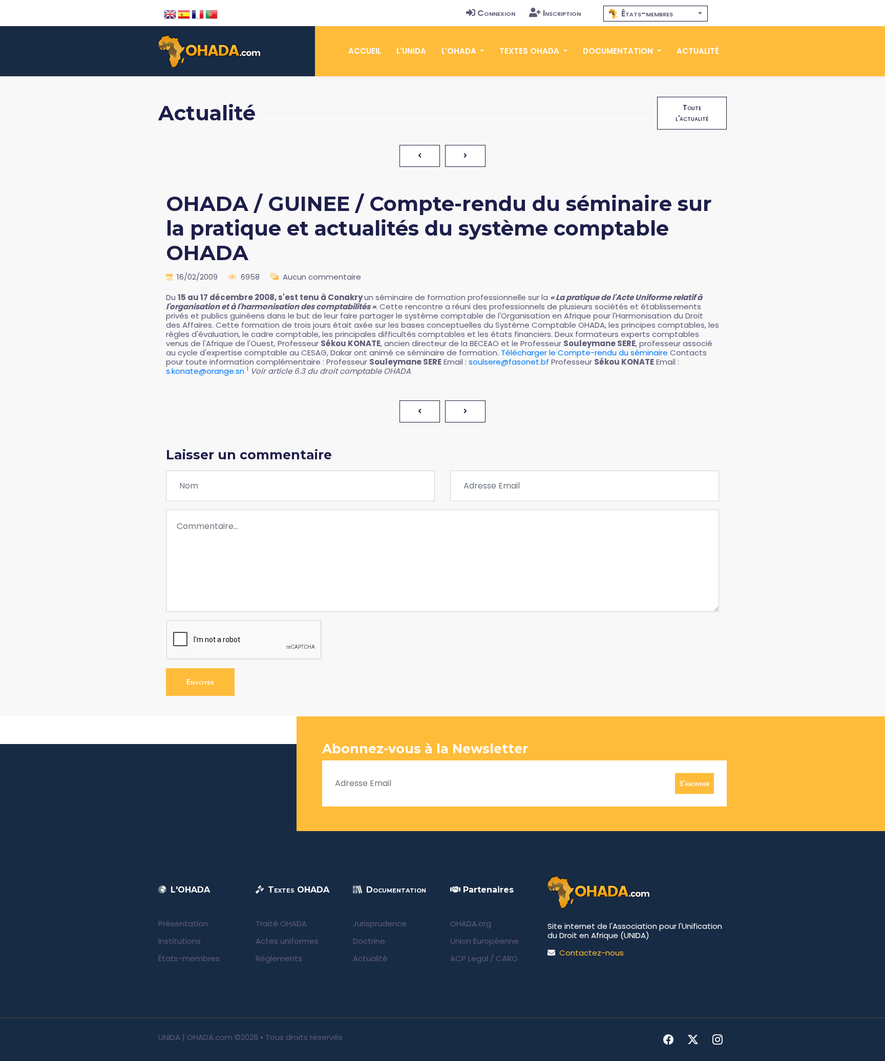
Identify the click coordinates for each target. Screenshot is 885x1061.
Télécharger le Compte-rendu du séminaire (584, 352)
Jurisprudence (380, 923)
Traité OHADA (281, 923)
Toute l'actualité (692, 112)
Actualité (698, 51)
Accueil (364, 51)
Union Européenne (484, 941)
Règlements (279, 958)
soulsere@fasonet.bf (510, 361)
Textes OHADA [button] (530, 51)
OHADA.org (470, 923)
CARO (507, 958)
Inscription (562, 13)
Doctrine (369, 941)
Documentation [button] (619, 51)
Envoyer (200, 682)
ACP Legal (469, 958)
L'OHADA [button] (459, 51)
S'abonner (694, 783)
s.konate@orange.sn (205, 371)
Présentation (183, 923)
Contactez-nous (591, 952)
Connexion (496, 13)
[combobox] (655, 14)
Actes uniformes (287, 941)
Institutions (179, 941)
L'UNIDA (411, 51)
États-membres (189, 958)
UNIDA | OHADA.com (195, 1037)
